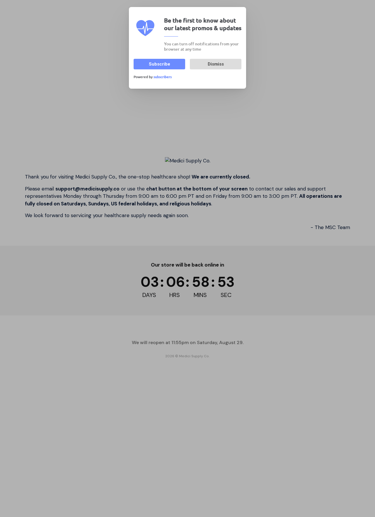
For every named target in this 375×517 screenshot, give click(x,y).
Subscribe (159, 64)
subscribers (163, 76)
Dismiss (216, 64)
